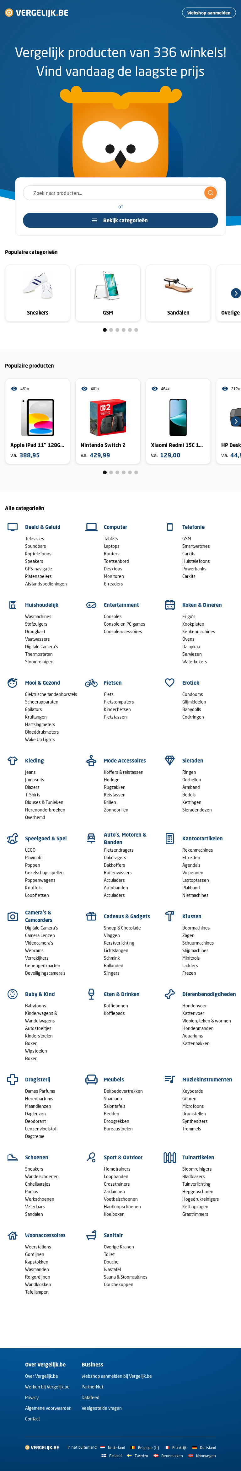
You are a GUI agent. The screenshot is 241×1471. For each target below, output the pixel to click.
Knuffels (33, 887)
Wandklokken (38, 1284)
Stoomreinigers (40, 661)
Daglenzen (35, 1113)
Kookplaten (193, 624)
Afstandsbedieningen (46, 583)
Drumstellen (194, 1113)
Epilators (33, 709)
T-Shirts (32, 794)
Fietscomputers (119, 701)
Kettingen (191, 802)
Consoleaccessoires (123, 631)
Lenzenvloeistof (40, 1128)
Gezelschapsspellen (44, 872)
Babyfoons (35, 1005)
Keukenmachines (198, 631)
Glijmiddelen (194, 701)
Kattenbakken (196, 1043)
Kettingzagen (195, 1206)
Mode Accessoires (125, 760)
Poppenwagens (40, 880)
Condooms (192, 694)
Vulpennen (192, 872)
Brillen (110, 802)
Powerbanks (194, 568)
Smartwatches (196, 546)
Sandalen (34, 1214)
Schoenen (36, 1157)
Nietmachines (195, 895)
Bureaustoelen (118, 1128)
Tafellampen (37, 1292)
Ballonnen (113, 965)
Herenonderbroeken (45, 809)
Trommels (191, 1128)
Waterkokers (194, 661)
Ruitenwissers (118, 872)
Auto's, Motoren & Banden (125, 838)
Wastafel (112, 1269)
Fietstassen (115, 716)
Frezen (189, 973)
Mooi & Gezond (42, 683)
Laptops (112, 546)
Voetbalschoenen (121, 1199)
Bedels (189, 794)
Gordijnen (34, 1254)
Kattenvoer (193, 1013)
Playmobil (34, 857)
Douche (111, 1261)
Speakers (34, 561)
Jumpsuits (34, 779)
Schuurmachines (198, 943)
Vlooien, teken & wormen (206, 1020)
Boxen (31, 1043)
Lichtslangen (116, 950)
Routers (112, 553)
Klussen (191, 916)
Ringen (189, 772)
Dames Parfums (40, 1091)
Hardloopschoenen (122, 1206)
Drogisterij (37, 1079)
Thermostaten (39, 654)
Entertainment (121, 605)
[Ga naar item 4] (124, 330)
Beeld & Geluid (43, 527)
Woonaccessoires (45, 1235)
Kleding (34, 760)
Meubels (114, 1079)
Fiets (109, 694)
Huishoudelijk (41, 605)
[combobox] (120, 192)
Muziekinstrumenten (207, 1079)
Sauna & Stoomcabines (125, 1277)
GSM (186, 538)
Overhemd (35, 817)
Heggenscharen (197, 1191)
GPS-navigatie (38, 568)
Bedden (111, 1113)
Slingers (112, 973)
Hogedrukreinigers (200, 1199)
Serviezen (192, 654)
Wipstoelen (36, 1050)
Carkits (188, 553)
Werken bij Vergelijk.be (47, 1386)
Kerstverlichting (119, 943)
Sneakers (34, 1169)
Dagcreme (35, 1136)
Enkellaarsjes (38, 1184)
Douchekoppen (118, 1284)
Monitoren (114, 576)
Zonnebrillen (116, 809)
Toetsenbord (116, 561)
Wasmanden (37, 1269)
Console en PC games (124, 624)
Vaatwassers (37, 639)
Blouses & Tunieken (44, 802)
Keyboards (192, 1091)
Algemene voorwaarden (48, 1408)
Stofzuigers (36, 624)
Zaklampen (114, 1191)
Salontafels (115, 1106)
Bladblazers (193, 1176)
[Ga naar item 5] (130, 330)
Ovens (188, 639)
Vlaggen (112, 935)
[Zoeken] (210, 192)
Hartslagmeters (40, 724)
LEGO (30, 850)
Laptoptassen (195, 880)
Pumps (31, 1191)
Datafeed (90, 1397)
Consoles (113, 616)
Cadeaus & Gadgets (127, 916)
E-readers (113, 583)
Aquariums (192, 1035)
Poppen (32, 865)
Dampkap (191, 646)
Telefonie (193, 527)
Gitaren (189, 1098)
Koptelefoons (38, 553)
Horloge (112, 779)
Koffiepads (114, 1013)
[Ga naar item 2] (111, 330)
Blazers (32, 787)
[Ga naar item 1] (105, 330)
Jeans (30, 772)
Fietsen (113, 683)
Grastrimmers (195, 1214)
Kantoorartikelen (202, 838)
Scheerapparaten (41, 701)
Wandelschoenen (42, 1176)
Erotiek (190, 683)
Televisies (34, 538)
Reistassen (115, 794)
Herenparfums (39, 1098)
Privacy (32, 1397)
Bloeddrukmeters (42, 732)
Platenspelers (38, 576)
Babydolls (191, 709)
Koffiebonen (116, 1005)
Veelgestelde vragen (102, 1408)
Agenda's (191, 865)
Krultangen (36, 716)
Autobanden (116, 887)
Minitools (191, 958)
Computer (115, 527)
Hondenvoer (194, 1005)
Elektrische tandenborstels (51, 694)
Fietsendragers (119, 850)
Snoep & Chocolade (122, 927)
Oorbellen (191, 779)
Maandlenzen (38, 1106)
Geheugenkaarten (42, 965)
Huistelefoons (196, 561)
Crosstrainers (117, 1184)
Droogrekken (116, 1121)
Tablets (111, 538)
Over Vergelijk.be (41, 1376)
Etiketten (191, 857)
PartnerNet (92, 1386)
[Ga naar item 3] (117, 330)
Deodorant (35, 1121)
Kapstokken (36, 1261)
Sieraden (192, 760)
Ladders (190, 965)
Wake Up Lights (40, 739)
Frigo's (188, 616)
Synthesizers (195, 1121)
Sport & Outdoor (123, 1157)
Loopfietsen (37, 895)
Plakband (191, 887)
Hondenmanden (198, 1028)
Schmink (112, 958)
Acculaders (114, 880)
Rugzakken (115, 787)
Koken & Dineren (202, 605)
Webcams (34, 950)
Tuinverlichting (196, 1184)
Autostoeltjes (38, 1028)
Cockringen (193, 716)
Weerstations (38, 1246)
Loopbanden (116, 1176)
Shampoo (113, 1098)
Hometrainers (117, 1169)
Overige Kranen (119, 1246)
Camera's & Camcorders (38, 916)
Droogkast (35, 631)
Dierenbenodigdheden (209, 994)
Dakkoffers (114, 865)
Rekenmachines (197, 850)
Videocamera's (39, 943)
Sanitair (113, 1235)
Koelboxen (114, 1214)
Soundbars (35, 546)
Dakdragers (115, 857)
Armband (191, 787)
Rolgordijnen (37, 1277)
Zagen (188, 935)
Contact (32, 1418)
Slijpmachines (195, 950)
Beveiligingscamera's (45, 973)
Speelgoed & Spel (46, 838)
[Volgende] (236, 293)
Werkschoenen (39, 1199)
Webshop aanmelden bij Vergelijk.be (117, 1376)
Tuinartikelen (198, 1157)
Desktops (113, 568)
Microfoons (193, 1106)
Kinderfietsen (117, 709)
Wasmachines (38, 616)
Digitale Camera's (41, 646)
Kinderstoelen (39, 1035)
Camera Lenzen (40, 935)
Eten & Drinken (122, 994)
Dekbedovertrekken (123, 1091)
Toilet (109, 1254)
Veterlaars (35, 1206)
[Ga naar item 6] (136, 330)
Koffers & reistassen (123, 772)
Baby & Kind (40, 994)
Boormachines (196, 927)
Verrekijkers (37, 958)
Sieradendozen (197, 809)
